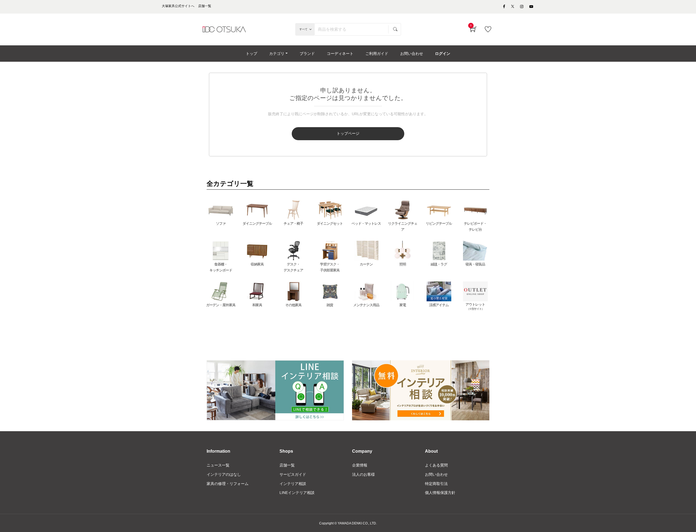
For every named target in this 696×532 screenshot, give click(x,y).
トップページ (348, 133)
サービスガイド (292, 474)
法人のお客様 (363, 474)
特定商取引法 (436, 483)
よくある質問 (436, 465)
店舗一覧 (287, 465)
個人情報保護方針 (440, 492)
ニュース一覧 (218, 465)
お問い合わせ (436, 474)
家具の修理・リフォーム (227, 483)
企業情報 (359, 465)
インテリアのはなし (224, 474)
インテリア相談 (292, 483)
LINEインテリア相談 (297, 492)
